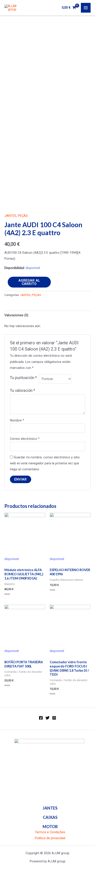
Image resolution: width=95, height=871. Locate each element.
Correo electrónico (25, 439)
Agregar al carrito (29, 282)
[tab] (47, 315)
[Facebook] (41, 718)
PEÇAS (23, 216)
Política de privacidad (50, 838)
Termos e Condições (50, 832)
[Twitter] (47, 718)
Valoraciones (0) (16, 315)
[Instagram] (54, 718)
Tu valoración (22, 390)
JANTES (10, 216)
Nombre (17, 420)
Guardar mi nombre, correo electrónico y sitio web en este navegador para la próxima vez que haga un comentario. (45, 463)
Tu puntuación (23, 377)
